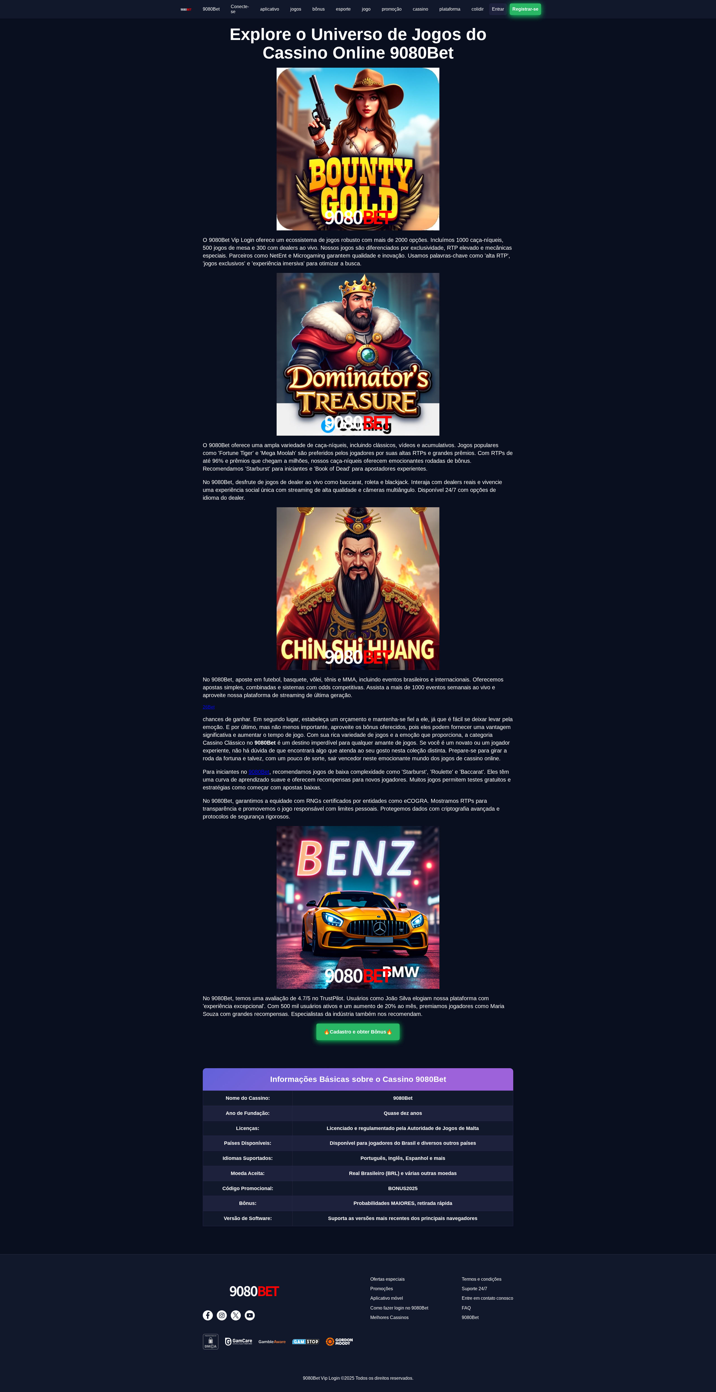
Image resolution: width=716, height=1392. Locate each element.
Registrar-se (525, 9)
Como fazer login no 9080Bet (399, 1308)
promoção (392, 9)
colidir (478, 9)
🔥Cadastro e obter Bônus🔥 (358, 1032)
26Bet (209, 707)
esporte (343, 9)
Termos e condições (481, 1279)
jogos (295, 9)
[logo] (186, 8)
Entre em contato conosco (487, 1298)
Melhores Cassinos (389, 1317)
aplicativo (269, 9)
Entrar (498, 9)
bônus (318, 9)
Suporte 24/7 (474, 1288)
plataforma (449, 9)
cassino (420, 9)
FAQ (466, 1308)
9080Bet (211, 9)
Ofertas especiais (387, 1279)
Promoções (381, 1288)
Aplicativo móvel (386, 1298)
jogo (366, 9)
